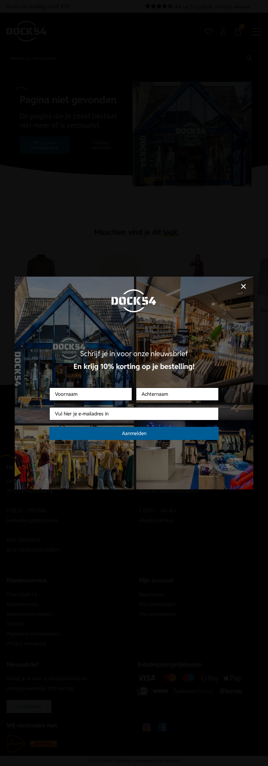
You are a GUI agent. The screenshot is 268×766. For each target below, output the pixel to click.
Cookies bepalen (172, 411)
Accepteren (95, 411)
